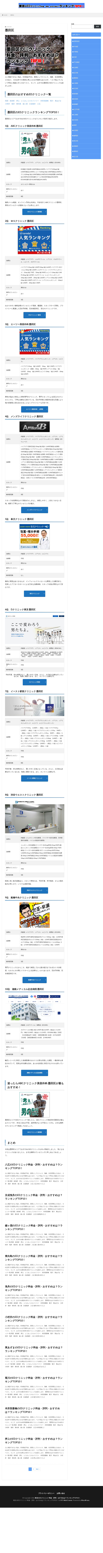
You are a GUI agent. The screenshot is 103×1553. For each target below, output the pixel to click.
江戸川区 (77, 109)
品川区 (76, 73)
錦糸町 (12, 101)
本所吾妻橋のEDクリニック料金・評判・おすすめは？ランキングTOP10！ (32, 1410)
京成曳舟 (32, 104)
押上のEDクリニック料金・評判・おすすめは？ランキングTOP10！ (34, 1440)
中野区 (76, 52)
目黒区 (76, 130)
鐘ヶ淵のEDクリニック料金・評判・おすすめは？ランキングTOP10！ (34, 1227)
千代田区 (77, 62)
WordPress (85, 1500)
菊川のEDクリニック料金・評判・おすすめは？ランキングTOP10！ (34, 1379)
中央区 (76, 46)
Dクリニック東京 (36, 682)
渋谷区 (76, 120)
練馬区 (76, 135)
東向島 (18, 104)
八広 (38, 104)
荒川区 (76, 141)
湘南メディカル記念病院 (35, 1073)
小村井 (7, 104)
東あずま (58, 101)
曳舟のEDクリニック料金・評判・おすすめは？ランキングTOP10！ (34, 1288)
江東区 (76, 114)
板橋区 (76, 104)
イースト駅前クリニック (35, 778)
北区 (75, 57)
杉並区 (76, 99)
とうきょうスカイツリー (30, 101)
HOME (5, 15)
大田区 (76, 83)
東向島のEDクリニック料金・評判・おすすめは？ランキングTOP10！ (34, 1257)
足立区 (76, 156)
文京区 (76, 88)
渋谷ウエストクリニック (35, 890)
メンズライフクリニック (35, 510)
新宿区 (76, 94)
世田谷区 (77, 41)
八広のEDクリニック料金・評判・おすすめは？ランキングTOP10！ (34, 1166)
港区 (75, 125)
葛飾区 (76, 146)
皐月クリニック (35, 593)
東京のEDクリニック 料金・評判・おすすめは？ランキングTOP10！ (57, 1498)
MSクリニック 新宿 (34, 315)
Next (37, 1469)
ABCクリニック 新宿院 (34, 211)
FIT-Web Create (66, 1500)
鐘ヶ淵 (25, 104)
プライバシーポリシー (46, 1493)
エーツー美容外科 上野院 (34, 409)
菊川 (51, 101)
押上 (18, 101)
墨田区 (12, 15)
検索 (72, 24)
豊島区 (76, 151)
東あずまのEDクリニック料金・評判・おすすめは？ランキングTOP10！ (34, 1349)
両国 (6, 101)
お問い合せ (61, 1493)
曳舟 (13, 104)
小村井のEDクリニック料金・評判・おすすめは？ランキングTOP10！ (34, 1318)
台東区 (76, 67)
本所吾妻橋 (44, 101)
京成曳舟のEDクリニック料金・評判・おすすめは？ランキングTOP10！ (33, 1197)
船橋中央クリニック (35, 980)
